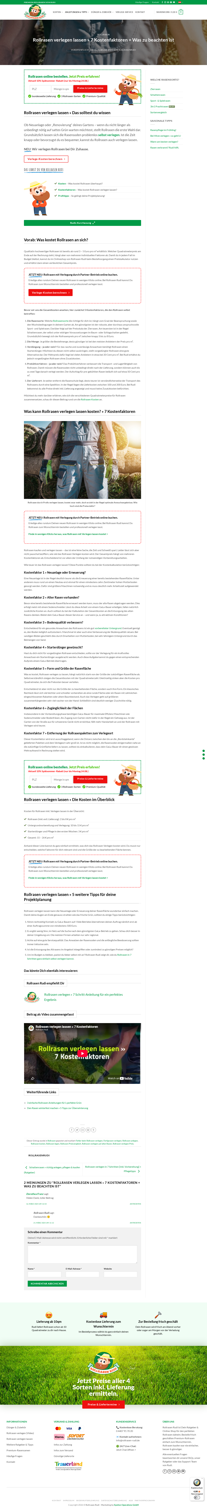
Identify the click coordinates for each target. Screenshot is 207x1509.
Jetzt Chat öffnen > (126, 1449)
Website (108, 1268)
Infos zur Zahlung (63, 1444)
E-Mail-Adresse (74, 1268)
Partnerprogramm (145, 1500)
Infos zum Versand (63, 1450)
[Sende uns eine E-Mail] (168, 2)
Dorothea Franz (34, 1193)
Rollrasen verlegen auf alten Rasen (97, 1144)
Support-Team (189, 1461)
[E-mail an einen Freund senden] (82, 1129)
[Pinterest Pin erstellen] (88, 1129)
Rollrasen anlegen (130, 1140)
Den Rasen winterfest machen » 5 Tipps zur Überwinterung (57, 1108)
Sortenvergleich (158, 112)
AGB (131, 1500)
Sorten (57, 12)
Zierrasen (155, 89)
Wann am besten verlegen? (164, 141)
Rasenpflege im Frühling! (163, 130)
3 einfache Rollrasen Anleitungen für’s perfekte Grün (54, 1102)
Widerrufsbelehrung (87, 1500)
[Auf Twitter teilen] (77, 1129)
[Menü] (202, 1479)
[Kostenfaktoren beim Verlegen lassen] (203, 754)
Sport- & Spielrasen (160, 100)
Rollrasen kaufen (171, 1445)
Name (31, 1268)
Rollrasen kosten (38, 1144)
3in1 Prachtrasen (159, 106)
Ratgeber (167, 1461)
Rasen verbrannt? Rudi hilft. (164, 147)
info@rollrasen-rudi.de (128, 1440)
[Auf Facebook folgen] (162, 2)
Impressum (68, 1500)
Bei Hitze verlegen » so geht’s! (165, 135)
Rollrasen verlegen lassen (20, 1438)
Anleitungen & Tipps (76, 12)
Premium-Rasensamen (18, 1450)
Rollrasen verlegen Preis (123, 1144)
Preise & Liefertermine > (90, 90)
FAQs (191, 1457)
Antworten (135, 1204)
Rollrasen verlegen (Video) (20, 1433)
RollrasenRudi (127, 50)
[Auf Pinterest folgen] (171, 2)
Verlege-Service (124, 12)
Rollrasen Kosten (90, 399)
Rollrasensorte (60, 320)
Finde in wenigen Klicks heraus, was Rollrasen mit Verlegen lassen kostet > (68, 533)
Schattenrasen (157, 94)
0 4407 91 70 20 (124, 1430)
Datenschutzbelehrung (114, 1500)
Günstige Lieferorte (64, 1456)
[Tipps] (203, 758)
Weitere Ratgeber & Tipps (20, 1444)
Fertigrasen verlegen (113, 1140)
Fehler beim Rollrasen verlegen (89, 1140)
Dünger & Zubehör (101, 12)
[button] (169, 12)
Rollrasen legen (52, 1144)
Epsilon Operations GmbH (126, 1505)
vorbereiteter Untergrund (108, 628)
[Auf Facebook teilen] (71, 1129)
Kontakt (155, 2)
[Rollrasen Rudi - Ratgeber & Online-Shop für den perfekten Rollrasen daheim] (35, 12)
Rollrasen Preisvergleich (70, 1144)
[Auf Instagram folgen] (165, 2)
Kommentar (34, 1242)
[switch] (197, 1497)
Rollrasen (103, 34)
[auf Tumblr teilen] (93, 1129)
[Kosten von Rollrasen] (203, 751)
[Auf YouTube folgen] (174, 2)
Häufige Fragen (142, 2)
